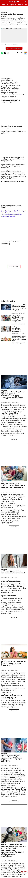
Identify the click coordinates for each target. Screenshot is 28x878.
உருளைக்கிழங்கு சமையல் (14, 241)
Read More (14, 439)
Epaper (25, 871)
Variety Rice (4, 241)
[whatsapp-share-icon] (2, 54)
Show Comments (14, 266)
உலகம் (20, 4)
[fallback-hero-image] (6, 307)
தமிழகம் (5, 4)
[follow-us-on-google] (25, 53)
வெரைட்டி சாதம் (5, 243)
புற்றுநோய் (18, 499)
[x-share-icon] (5, 54)
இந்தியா (13, 4)
